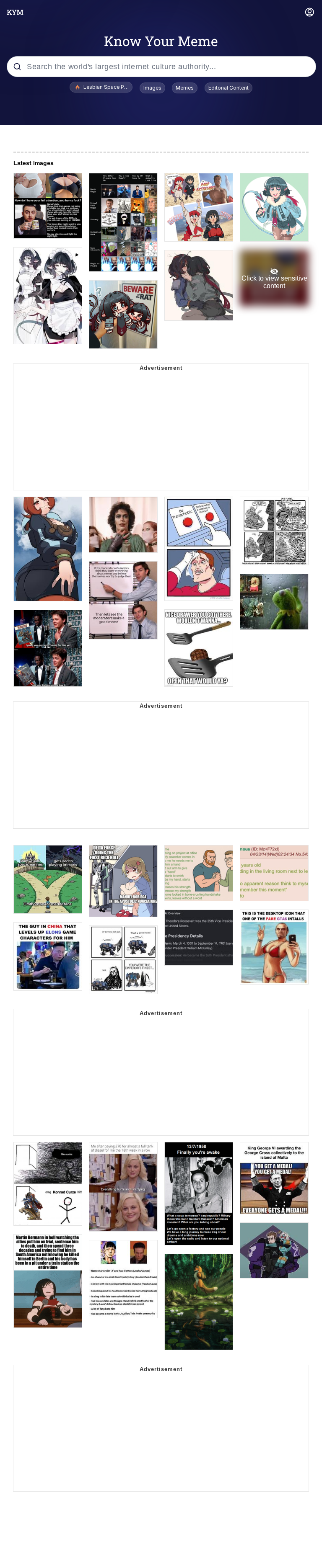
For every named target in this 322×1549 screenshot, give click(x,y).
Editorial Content (228, 88)
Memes (185, 88)
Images (152, 88)
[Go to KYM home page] (15, 12)
